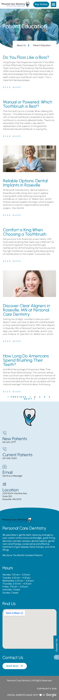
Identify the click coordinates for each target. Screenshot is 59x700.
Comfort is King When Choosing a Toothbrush (24, 232)
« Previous (17, 397)
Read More (12, 87)
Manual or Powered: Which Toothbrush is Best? (27, 104)
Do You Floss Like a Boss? (26, 57)
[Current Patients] (4, 449)
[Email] (4, 467)
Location (10, 489)
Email (7, 472)
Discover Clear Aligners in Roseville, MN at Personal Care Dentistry (26, 310)
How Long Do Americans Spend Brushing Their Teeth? (26, 360)
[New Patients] (4, 433)
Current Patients (17, 454)
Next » (30, 399)
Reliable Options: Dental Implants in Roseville (25, 183)
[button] (53, 4)
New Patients (14, 438)
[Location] (4, 484)
